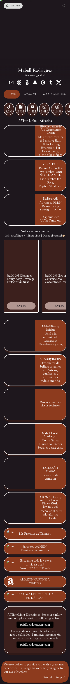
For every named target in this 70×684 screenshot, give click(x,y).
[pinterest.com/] (43, 83)
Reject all (47, 677)
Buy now (21, 306)
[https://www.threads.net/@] (19, 83)
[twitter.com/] (59, 83)
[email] (11, 83)
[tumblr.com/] (51, 83)
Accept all (61, 677)
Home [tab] (12, 94)
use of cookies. (18, 671)
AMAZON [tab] (30, 94)
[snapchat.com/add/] (35, 83)
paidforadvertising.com (35, 624)
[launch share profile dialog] (63, 6)
